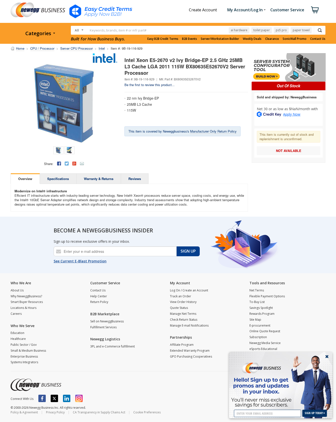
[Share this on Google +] (74, 164)
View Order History (183, 302)
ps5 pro (281, 30)
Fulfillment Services (103, 327)
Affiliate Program (182, 345)
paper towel (301, 30)
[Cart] (315, 10)
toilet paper (261, 30)
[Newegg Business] (36, 385)
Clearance (272, 39)
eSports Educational (263, 349)
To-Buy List (257, 302)
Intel (102, 48)
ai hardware (239, 30)
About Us (17, 290)
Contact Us (317, 39)
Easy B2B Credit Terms (162, 39)
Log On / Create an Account (189, 290)
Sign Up (188, 251)
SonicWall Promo (294, 39)
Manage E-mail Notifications (189, 325)
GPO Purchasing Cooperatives (191, 356)
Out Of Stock (288, 86)
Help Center (98, 296)
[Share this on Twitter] (67, 164)
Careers (16, 314)
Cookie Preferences (147, 412)
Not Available (288, 150)
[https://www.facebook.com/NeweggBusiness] (42, 398)
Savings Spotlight (261, 308)
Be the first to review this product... (149, 84)
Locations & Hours (23, 308)
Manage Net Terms (183, 314)
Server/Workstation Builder (220, 39)
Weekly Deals (252, 39)
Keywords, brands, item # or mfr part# (118, 30)
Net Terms (256, 290)
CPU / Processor (42, 48)
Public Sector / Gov (24, 345)
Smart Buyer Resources (27, 302)
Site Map (255, 319)
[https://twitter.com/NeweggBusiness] (54, 398)
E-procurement (259, 325)
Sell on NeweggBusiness (107, 321)
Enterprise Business (24, 356)
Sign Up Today (314, 413)
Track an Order (180, 296)
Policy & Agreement (24, 412)
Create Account (203, 10)
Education (17, 333)
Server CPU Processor (76, 48)
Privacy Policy (55, 412)
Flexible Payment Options (267, 296)
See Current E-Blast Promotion (80, 261)
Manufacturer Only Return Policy (213, 131)
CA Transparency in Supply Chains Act (99, 412)
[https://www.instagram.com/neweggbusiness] (79, 398)
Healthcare (18, 339)
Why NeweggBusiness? (26, 296)
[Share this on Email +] (82, 164)
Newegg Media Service (265, 343)
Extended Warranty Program (190, 350)
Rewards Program (262, 314)
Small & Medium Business (28, 350)
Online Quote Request (264, 331)
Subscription (258, 337)
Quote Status (179, 308)
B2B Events (189, 39)
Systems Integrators (24, 362)
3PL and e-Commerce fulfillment (112, 346)
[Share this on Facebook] (59, 164)
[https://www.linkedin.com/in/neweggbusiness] (66, 398)
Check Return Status (183, 319)
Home (20, 48)
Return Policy (99, 302)
